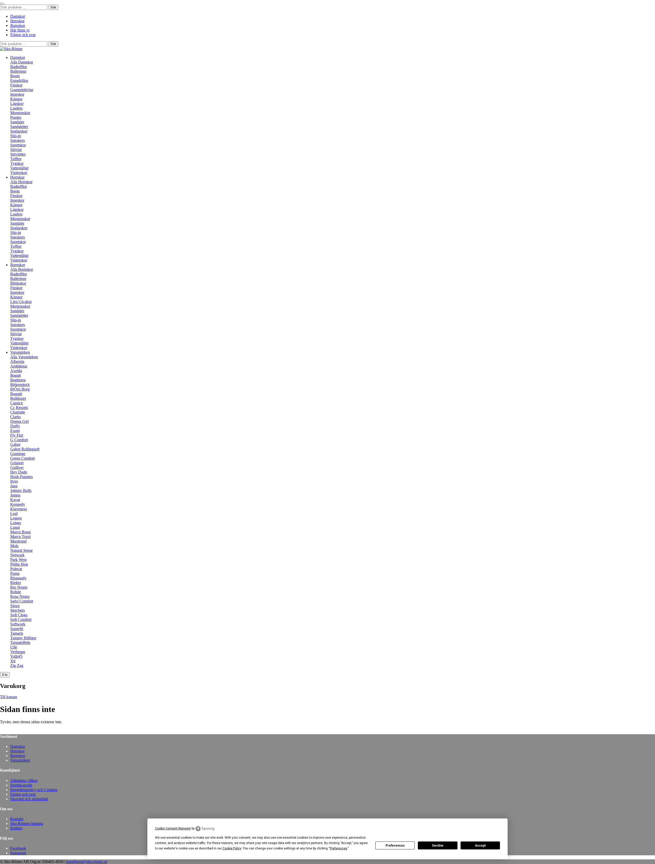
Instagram (18, 853)
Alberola (17, 361)
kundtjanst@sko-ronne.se (86, 861)
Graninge (17, 453)
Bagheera (18, 380)
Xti (12, 661)
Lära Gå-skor (21, 301)
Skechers (17, 610)
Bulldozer (18, 398)
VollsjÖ (16, 656)
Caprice (16, 403)
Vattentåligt (19, 168)
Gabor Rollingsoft (24, 449)
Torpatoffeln (20, 642)
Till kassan (8, 697)
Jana (13, 486)
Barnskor (17, 25)
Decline (437, 845)
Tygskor (17, 163)
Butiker (16, 828)
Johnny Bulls (20, 490)
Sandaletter (19, 126)
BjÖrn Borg (20, 389)
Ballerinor (18, 71)
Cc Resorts (19, 407)
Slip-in (15, 136)
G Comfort (19, 440)
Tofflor (15, 159)
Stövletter (18, 154)
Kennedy (17, 504)
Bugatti (16, 394)
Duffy (15, 426)
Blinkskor (18, 283)
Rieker (15, 582)
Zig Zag (16, 665)
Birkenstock (20, 384)
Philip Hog (19, 564)
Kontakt (16, 819)
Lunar (15, 527)
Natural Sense (21, 550)
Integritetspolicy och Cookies (33, 789)
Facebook (18, 848)
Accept (480, 845)
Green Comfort (22, 458)
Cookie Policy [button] (232, 848)
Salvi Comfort (21, 601)
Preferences (395, 845)
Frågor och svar (23, 35)
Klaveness (18, 509)
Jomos (15, 495)
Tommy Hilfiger (23, 638)
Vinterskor (18, 172)
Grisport (17, 463)
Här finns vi (19, 30)
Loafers (16, 108)
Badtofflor (18, 66)
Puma (14, 573)
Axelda (16, 371)
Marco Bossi (20, 532)
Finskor (16, 85)
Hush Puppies (21, 476)
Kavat (15, 500)
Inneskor (17, 94)
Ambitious (18, 366)
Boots (15, 76)
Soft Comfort (20, 619)
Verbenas (17, 652)
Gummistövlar (21, 90)
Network (17, 555)
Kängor (16, 99)
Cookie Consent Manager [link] (173, 828)
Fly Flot (16, 435)
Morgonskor (20, 113)
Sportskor (18, 145)
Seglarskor (18, 131)
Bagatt (15, 375)
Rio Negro (18, 587)
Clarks (15, 417)
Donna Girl (19, 421)
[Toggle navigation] (2, 3)
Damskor (17, 16)
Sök (53, 7)
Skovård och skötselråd (29, 799)
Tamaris (16, 633)
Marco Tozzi (20, 536)
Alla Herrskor (21, 182)
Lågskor (17, 103)
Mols (14, 546)
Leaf (14, 513)
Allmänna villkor (24, 780)
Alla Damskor (21, 62)
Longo (15, 523)
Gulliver (17, 467)
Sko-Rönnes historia (26, 823)
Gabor (15, 444)
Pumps (15, 117)
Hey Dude (18, 472)
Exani (15, 430)
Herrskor (17, 21)
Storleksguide (21, 785)
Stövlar (16, 149)
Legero (16, 518)
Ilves (14, 481)
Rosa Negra (19, 596)
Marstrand (18, 541)
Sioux (15, 605)
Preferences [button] (338, 848)
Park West (18, 559)
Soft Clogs (18, 615)
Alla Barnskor (21, 269)
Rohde (15, 592)
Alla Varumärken (24, 357)
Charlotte (17, 412)
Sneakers (17, 140)
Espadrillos (19, 80)
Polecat (16, 569)
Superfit (16, 629)
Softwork (17, 624)
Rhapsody (18, 578)
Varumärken (20, 352)
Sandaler (17, 122)
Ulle (13, 647)
